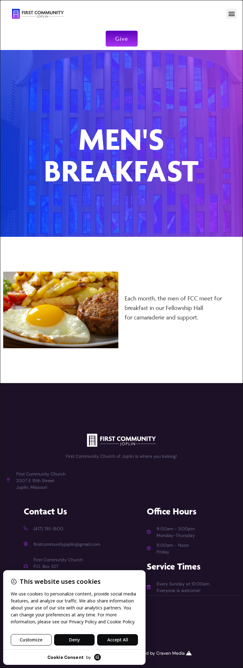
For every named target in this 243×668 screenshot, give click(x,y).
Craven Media (171, 653)
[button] (231, 14)
